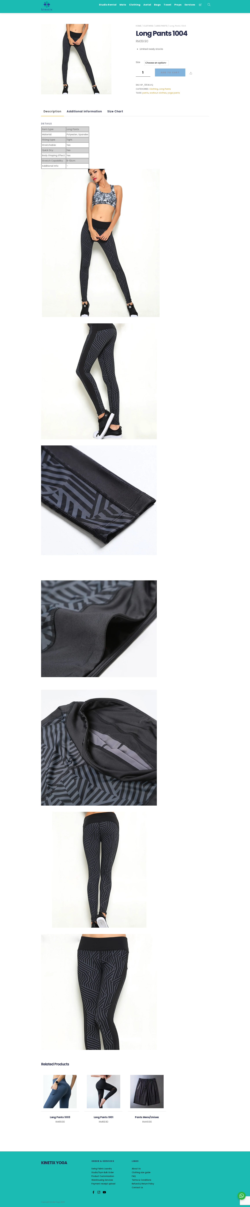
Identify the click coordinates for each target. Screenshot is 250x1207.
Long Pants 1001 (103, 1117)
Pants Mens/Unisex (147, 1117)
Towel (167, 4)
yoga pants (174, 92)
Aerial (147, 4)
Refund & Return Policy (143, 1183)
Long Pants (161, 26)
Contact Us (137, 1187)
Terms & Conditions (141, 1180)
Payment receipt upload (103, 1183)
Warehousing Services (102, 1180)
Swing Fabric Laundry (101, 1168)
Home (138, 26)
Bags (157, 4)
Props (178, 4)
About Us (136, 1168)
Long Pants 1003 (60, 1117)
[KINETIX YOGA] (47, 6)
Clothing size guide (141, 1172)
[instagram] (99, 1192)
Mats (123, 4)
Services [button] (189, 4)
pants (145, 92)
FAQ (134, 1176)
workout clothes (158, 92)
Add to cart (170, 72)
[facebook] (93, 1192)
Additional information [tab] (84, 111)
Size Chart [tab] (115, 111)
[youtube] (104, 1192)
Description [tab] (52, 111)
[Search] (209, 4)
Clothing (134, 4)
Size (138, 62)
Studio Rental (107, 4)
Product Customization (102, 1176)
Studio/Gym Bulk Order (102, 1172)
